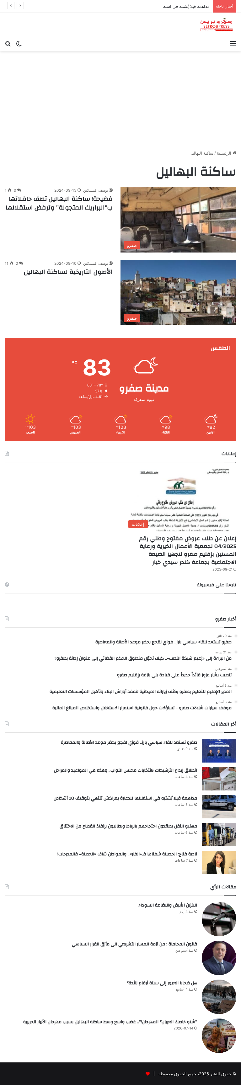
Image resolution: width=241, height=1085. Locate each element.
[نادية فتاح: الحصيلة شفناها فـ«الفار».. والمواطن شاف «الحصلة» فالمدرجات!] (219, 862)
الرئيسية (225, 153)
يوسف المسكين (95, 190)
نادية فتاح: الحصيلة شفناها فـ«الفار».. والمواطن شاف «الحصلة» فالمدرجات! (127, 854)
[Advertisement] (120, 98)
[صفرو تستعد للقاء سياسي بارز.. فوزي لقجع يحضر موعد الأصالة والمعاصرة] (219, 751)
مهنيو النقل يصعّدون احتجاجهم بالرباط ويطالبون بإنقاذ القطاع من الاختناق (128, 826)
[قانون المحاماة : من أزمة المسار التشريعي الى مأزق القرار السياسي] (219, 958)
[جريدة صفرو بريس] (216, 25)
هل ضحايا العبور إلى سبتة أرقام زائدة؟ (162, 983)
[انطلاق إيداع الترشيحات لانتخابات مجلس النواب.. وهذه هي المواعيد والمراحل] (219, 778)
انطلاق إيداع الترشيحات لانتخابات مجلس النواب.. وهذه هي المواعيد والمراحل (125, 770)
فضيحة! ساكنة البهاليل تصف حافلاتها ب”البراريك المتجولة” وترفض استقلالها (59, 203)
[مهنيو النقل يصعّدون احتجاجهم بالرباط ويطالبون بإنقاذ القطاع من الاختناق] (219, 834)
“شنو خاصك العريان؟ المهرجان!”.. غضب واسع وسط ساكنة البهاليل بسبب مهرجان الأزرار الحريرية (110, 1022)
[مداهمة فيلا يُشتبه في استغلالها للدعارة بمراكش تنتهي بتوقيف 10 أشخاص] (219, 806)
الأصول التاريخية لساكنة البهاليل (68, 272)
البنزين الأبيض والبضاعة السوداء (167, 905)
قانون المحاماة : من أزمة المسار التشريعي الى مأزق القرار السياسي (134, 944)
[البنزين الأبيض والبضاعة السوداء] (219, 919)
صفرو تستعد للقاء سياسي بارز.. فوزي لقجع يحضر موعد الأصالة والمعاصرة (129, 742)
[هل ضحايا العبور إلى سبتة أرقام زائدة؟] (219, 997)
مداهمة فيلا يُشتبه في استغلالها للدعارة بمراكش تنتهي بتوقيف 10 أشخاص (146, 6)
